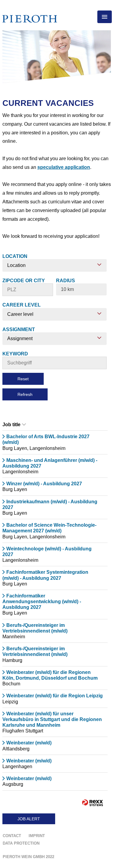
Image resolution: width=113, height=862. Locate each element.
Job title (11, 424)
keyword (15, 353)
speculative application (63, 167)
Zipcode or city (23, 280)
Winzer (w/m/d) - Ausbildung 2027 (44, 483)
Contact (12, 836)
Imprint (37, 836)
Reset (23, 378)
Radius (65, 280)
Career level (21, 304)
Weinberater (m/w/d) (29, 742)
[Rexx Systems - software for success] (92, 803)
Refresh (25, 394)
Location (14, 256)
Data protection (21, 843)
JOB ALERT (28, 818)
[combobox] (81, 289)
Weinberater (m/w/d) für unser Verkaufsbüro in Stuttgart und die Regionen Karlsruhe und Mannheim (52, 719)
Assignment (18, 329)
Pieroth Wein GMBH (28, 857)
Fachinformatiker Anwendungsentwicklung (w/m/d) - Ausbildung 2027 (41, 601)
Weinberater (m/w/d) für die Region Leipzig (54, 695)
